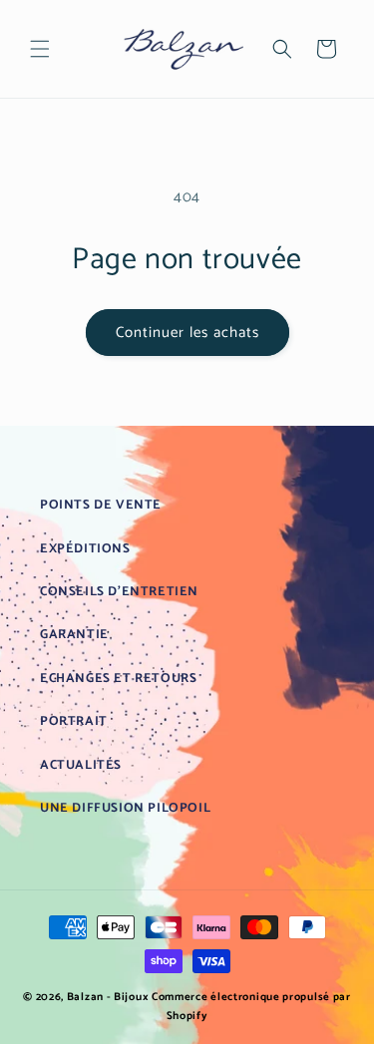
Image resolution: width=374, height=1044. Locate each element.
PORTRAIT (74, 721)
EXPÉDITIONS (85, 548)
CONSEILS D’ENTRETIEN (119, 591)
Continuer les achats (187, 332)
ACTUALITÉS (81, 765)
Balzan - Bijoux (108, 997)
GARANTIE (74, 634)
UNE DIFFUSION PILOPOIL (125, 808)
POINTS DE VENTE (101, 505)
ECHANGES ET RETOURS (118, 678)
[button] (40, 49)
